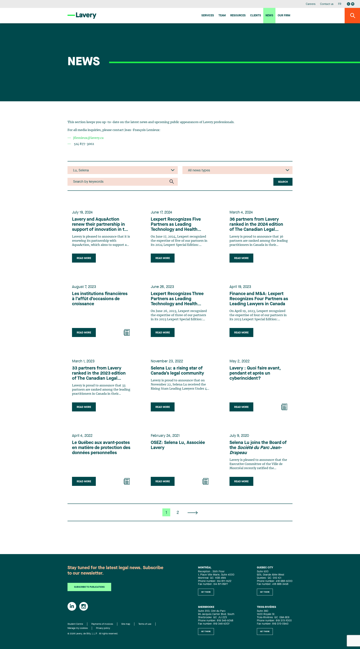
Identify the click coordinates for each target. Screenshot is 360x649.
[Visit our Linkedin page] (348, 4)
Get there (206, 592)
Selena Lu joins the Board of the (258, 448)
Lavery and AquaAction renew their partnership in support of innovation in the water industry (100, 224)
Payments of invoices (102, 624)
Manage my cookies (78, 628)
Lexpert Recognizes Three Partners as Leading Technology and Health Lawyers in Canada (177, 299)
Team (222, 15)
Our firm (284, 15)
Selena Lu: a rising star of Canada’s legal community (177, 371)
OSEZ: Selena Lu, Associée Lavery (178, 445)
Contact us (327, 4)
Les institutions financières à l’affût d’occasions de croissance (100, 299)
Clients (255, 15)
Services (207, 15)
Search (283, 182)
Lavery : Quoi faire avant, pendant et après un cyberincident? (255, 373)
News (269, 15)
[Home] (82, 15)
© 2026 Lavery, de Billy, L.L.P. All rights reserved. (93, 634)
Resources (238, 15)
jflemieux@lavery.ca (88, 137)
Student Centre (75, 624)
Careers (311, 4)
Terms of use (144, 624)
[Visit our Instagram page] (352, 4)
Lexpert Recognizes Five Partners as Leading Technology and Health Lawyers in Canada (176, 224)
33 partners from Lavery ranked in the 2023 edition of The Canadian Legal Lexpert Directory (99, 373)
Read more (84, 258)
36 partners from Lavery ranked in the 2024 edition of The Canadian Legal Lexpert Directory (256, 224)
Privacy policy (103, 628)
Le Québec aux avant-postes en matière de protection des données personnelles (101, 448)
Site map (125, 624)
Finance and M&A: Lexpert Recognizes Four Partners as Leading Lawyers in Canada (259, 299)
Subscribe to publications (89, 587)
